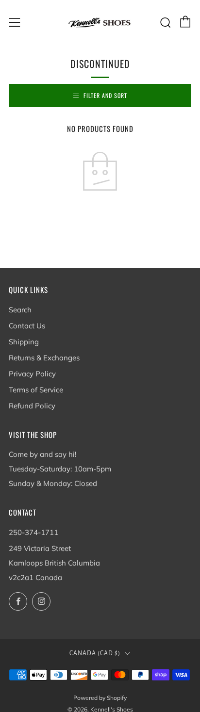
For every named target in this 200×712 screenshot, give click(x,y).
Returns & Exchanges (44, 357)
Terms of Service (36, 389)
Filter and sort (105, 95)
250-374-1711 (33, 532)
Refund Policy (32, 405)
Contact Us (27, 325)
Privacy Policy (32, 373)
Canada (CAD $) (94, 653)
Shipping (24, 341)
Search (20, 309)
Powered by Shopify (100, 697)
